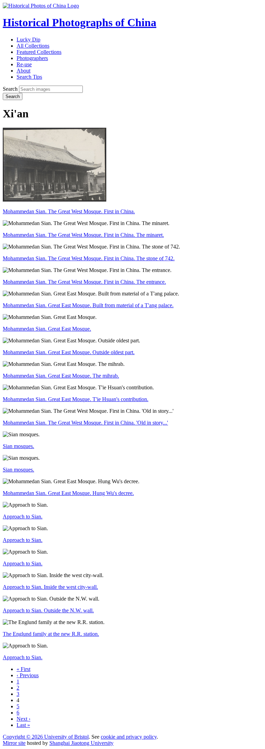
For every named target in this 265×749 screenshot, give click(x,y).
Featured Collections (39, 52)
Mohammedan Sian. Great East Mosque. (47, 329)
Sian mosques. (18, 446)
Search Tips (29, 77)
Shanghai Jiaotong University (81, 743)
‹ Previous (28, 675)
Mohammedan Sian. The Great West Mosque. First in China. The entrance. (84, 282)
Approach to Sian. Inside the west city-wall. (50, 587)
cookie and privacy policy (129, 737)
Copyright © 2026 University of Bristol (46, 737)
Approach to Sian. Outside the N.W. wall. (48, 610)
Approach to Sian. (22, 516)
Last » (23, 725)
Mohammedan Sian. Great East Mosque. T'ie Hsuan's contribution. (75, 399)
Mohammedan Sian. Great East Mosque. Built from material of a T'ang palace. (88, 305)
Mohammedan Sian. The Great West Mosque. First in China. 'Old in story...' (85, 423)
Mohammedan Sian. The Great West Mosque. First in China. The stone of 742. (89, 258)
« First (23, 669)
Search (10, 89)
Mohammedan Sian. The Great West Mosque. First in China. (69, 211)
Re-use (24, 64)
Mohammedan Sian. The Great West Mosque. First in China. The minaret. (83, 235)
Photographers (32, 58)
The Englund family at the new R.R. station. (51, 634)
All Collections (33, 46)
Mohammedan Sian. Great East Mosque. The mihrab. (61, 376)
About (23, 71)
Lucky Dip (28, 39)
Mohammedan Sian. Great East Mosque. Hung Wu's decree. (68, 493)
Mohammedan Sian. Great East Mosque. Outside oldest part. (69, 352)
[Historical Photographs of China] (41, 6)
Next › (23, 719)
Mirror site (14, 743)
